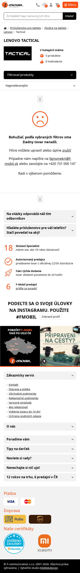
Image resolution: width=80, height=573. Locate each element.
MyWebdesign (49, 568)
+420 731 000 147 (62, 163)
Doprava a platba (19, 389)
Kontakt (13, 384)
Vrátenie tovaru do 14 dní (24, 411)
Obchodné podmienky (22, 393)
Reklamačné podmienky (23, 398)
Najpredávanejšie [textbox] (17, 85)
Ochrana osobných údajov (25, 416)
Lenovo (8, 32)
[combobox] (39, 85)
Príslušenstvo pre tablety (25, 28)
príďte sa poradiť (26, 288)
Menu (72, 5)
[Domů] (5, 28)
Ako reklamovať (18, 407)
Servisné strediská (20, 402)
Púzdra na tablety (55, 28)
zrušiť (66, 150)
